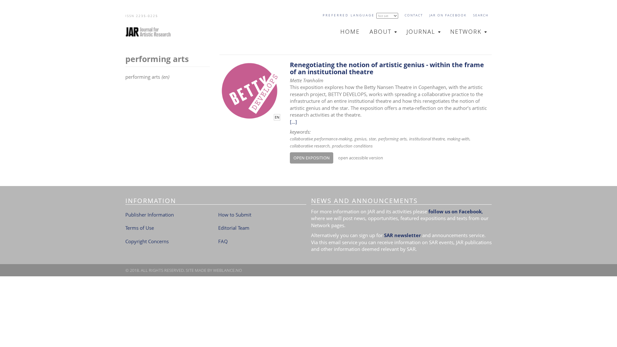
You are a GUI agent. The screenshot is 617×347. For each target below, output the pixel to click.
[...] (293, 122)
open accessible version (360, 158)
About (382, 31)
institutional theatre (427, 139)
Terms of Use (139, 228)
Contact (414, 15)
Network (467, 31)
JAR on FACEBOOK (448, 15)
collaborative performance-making (321, 139)
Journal (422, 31)
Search (480, 15)
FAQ (223, 241)
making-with (458, 139)
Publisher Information (149, 214)
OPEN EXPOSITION (311, 158)
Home (350, 31)
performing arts (392, 139)
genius (360, 139)
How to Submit (234, 214)
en (277, 117)
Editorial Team (233, 228)
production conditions (352, 146)
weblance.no (227, 270)
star (372, 139)
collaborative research (310, 146)
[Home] (150, 31)
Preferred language (349, 15)
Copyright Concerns (147, 241)
